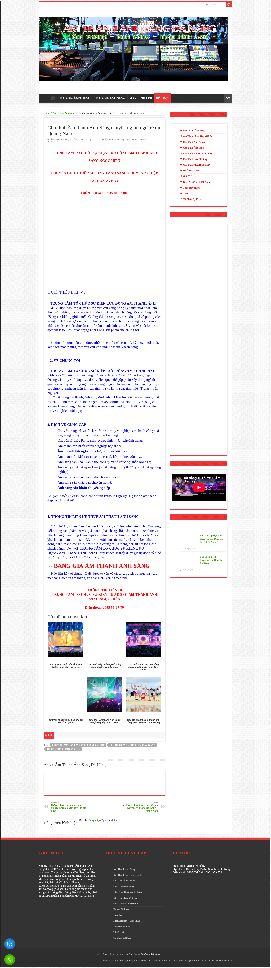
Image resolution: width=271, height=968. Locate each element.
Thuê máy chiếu (191, 187)
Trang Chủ (53, 98)
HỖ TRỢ (161, 98)
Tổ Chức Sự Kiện (192, 199)
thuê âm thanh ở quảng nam (63, 749)
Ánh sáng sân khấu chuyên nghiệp (84, 488)
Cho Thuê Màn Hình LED (196, 164)
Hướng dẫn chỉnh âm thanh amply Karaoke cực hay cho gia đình (68, 806)
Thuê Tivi (188, 193)
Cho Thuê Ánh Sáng (193, 147)
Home (47, 113)
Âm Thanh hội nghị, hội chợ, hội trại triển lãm (93, 451)
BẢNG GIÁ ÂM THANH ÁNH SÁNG (102, 565)
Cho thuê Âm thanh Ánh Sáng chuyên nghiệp (78, 745)
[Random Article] (228, 98)
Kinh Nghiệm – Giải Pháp (196, 182)
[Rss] (207, 4)
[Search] (229, 4)
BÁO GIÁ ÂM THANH (75, 98)
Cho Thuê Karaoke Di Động (197, 153)
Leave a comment (138, 139)
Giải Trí (187, 176)
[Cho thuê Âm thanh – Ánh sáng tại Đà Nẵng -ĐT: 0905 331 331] (133, 48)
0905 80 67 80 (117, 193)
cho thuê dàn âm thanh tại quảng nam (132, 745)
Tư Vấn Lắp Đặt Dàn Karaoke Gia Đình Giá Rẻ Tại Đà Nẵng (211, 538)
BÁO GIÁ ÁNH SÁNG (110, 98)
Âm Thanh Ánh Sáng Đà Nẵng (64, 139)
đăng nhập (94, 820)
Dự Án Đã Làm (191, 170)
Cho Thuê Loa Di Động (195, 159)
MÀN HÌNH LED (140, 98)
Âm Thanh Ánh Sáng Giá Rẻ (197, 136)
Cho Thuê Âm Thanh (194, 142)
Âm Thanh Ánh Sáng (63, 113)
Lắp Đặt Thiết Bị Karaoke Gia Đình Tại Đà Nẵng (211, 560)
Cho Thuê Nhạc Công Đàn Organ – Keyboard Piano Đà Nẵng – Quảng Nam (139, 806)
